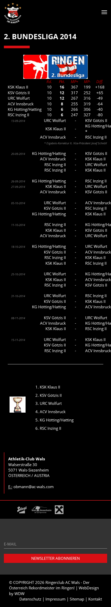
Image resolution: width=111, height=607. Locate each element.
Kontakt (95, 599)
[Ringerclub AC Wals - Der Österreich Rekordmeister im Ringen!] (13, 13)
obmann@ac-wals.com (33, 486)
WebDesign (89, 587)
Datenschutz (30, 599)
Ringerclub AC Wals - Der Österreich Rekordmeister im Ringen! (49, 585)
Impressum (55, 599)
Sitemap (77, 599)
